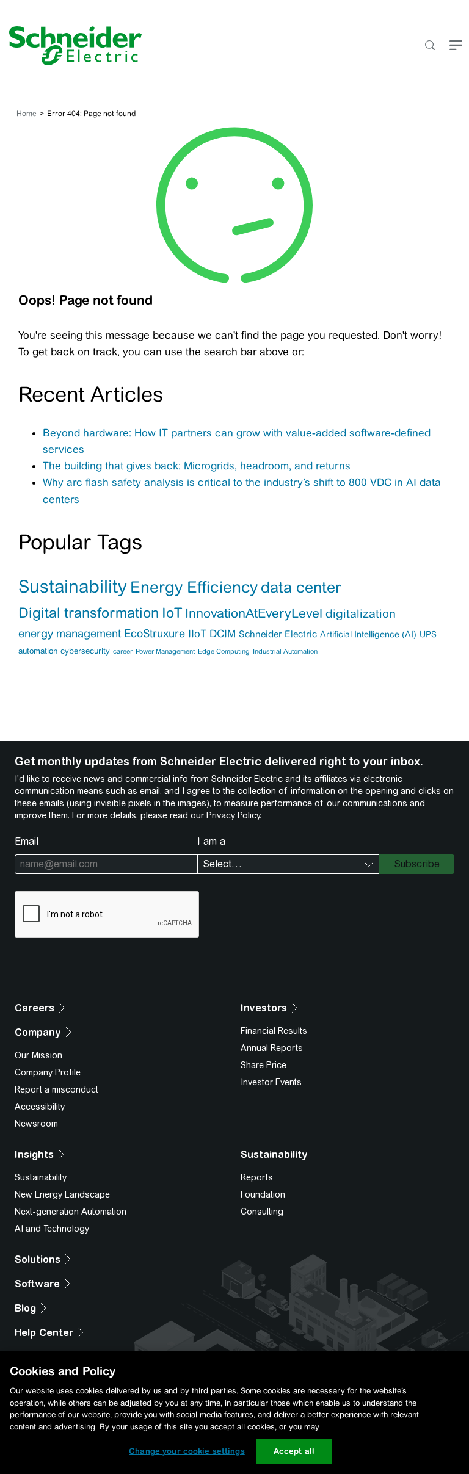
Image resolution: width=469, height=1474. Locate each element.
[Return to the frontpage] (71, 46)
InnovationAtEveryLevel (253, 613)
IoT (172, 612)
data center (301, 587)
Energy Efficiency (194, 586)
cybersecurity (85, 651)
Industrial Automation (285, 651)
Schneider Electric (278, 634)
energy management (69, 633)
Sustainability (72, 586)
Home (26, 113)
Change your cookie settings (187, 1451)
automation (37, 651)
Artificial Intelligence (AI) (368, 634)
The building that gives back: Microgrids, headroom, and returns (197, 466)
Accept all (294, 1451)
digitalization (360, 613)
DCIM (222, 633)
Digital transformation (88, 612)
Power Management (165, 651)
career (123, 651)
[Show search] (429, 46)
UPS (428, 634)
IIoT (197, 633)
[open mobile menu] (456, 46)
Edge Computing (224, 651)
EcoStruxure (154, 633)
